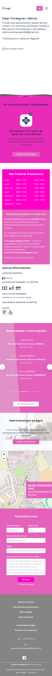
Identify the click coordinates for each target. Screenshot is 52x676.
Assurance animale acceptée (19, 302)
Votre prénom (13, 526)
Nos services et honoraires (26, 607)
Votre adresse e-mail (16, 536)
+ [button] (4, 454)
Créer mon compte (26, 154)
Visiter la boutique (26, 442)
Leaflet (49, 507)
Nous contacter (26, 617)
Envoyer (26, 579)
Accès (5, 308)
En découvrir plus (26, 404)
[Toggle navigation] (46, 8)
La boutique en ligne (26, 625)
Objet (9, 546)
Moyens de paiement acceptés (20, 282)
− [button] (4, 458)
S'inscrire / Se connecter (26, 630)
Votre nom (33, 526)
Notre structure (26, 602)
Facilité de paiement (14, 294)
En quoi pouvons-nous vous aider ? (23, 556)
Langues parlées (12, 273)
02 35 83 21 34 (28, 639)
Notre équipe (26, 612)
